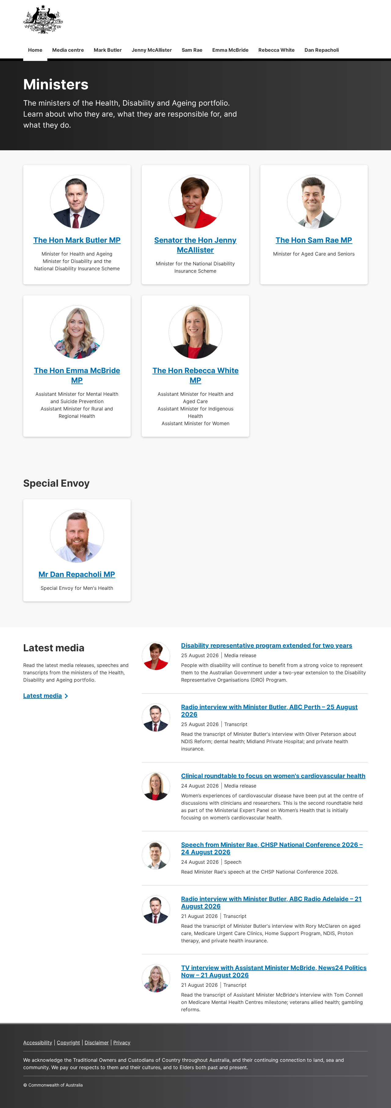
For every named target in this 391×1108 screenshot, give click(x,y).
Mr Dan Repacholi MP (76, 574)
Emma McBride (230, 50)
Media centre (68, 50)
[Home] (43, 19)
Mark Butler (108, 50)
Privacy (121, 1042)
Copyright (68, 1042)
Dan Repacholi (322, 50)
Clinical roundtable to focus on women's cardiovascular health (273, 776)
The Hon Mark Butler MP (77, 240)
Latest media (42, 695)
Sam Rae (192, 50)
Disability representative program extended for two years (266, 645)
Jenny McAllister (152, 50)
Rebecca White (276, 50)
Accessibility (37, 1042)
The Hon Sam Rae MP (314, 240)
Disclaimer (97, 1042)
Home (35, 50)
